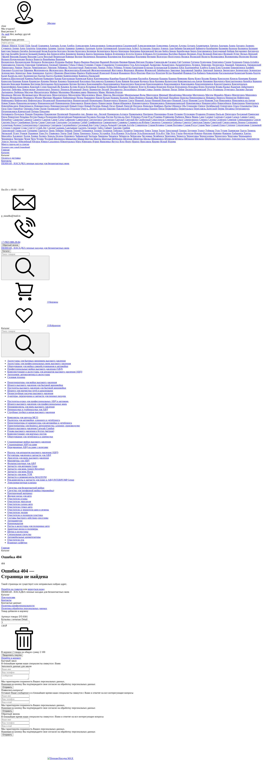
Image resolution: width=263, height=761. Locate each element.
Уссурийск (104, 133)
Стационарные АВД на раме (22, 444)
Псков (170, 114)
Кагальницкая (226, 73)
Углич (16, 133)
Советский (216, 122)
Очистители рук (15, 540)
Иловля (114, 73)
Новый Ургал (108, 106)
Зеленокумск (8, 73)
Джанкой (229, 64)
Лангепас (6, 89)
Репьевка (24, 117)
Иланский (104, 73)
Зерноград (20, 73)
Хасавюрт (17, 136)
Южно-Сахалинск (50, 141)
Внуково (151, 56)
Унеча (63, 133)
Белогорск (80, 51)
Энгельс (13, 141)
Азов (27, 45)
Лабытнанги (247, 86)
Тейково (59, 130)
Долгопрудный (76, 67)
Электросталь (238, 138)
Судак (24, 128)
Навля (99, 97)
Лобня (181, 89)
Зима (29, 73)
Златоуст (49, 73)
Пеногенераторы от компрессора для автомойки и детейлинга (39, 423)
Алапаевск (43, 45)
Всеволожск (48, 62)
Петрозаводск (242, 108)
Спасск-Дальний (108, 125)
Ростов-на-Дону (122, 117)
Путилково (189, 114)
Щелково (199, 138)
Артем (99, 48)
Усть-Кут (160, 133)
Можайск (219, 95)
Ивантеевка (70, 73)
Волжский (195, 56)
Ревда (4, 117)
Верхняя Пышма (18, 56)
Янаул (128, 141)
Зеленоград (255, 70)
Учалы (179, 133)
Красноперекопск (204, 84)
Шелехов (127, 138)
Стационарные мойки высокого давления (29, 441)
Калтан (42, 75)
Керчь (191, 78)
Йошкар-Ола (189, 73)
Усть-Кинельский (146, 133)
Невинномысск (197, 97)
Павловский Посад (126, 108)
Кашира (172, 78)
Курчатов (210, 86)
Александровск (97, 45)
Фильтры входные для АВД (21, 463)
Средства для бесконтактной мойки (25, 487)
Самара (244, 117)
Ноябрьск (159, 106)
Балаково (223, 48)
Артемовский (110, 48)
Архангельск (124, 48)
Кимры (213, 78)
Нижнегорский (81, 100)
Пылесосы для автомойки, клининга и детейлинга (33, 420)
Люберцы (19, 92)
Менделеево (74, 95)
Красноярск (23, 86)
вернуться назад (36, 589)
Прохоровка (160, 114)
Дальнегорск (168, 64)
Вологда (205, 56)
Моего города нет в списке (15, 145)
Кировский (73, 81)
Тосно (162, 130)
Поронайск (75, 114)
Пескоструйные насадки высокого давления (30, 393)
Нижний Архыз (143, 100)
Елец (218, 67)
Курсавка (193, 86)
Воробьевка (49, 59)
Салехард (219, 117)
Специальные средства (19, 534)
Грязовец (63, 64)
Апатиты (30, 48)
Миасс (99, 95)
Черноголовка (206, 136)
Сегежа (212, 119)
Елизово (225, 67)
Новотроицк (238, 103)
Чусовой (48, 138)
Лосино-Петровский (195, 89)
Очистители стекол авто (19, 507)
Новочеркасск (26, 106)
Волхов (253, 56)
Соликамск (252, 122)
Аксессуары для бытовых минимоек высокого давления (36, 360)
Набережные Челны (73, 97)
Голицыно (237, 62)
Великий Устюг (231, 54)
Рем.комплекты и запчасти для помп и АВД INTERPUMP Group (40, 480)
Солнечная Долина (11, 125)
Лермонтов (95, 89)
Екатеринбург (192, 67)
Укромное (33, 133)
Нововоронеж (62, 103)
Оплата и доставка (11, 158)
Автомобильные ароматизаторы (24, 537)
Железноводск (41, 70)
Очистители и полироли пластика (25, 515)
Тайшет (108, 128)
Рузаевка (157, 117)
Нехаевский (49, 100)
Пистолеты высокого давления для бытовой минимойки (36, 388)
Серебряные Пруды (28, 122)
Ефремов (28, 70)
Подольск (19, 114)
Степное (230, 125)
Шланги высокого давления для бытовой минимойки (35, 385)
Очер (83, 108)
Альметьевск (202, 45)
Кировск (62, 81)
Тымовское (233, 130)
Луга (209, 89)
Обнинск (176, 106)
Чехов (27, 138)
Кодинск (144, 81)
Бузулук (130, 54)
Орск (62, 108)
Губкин (80, 64)
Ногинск (137, 106)
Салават (209, 117)
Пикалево (44, 111)
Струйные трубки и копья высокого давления (31, 412)
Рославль (91, 117)
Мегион (17, 95)
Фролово (207, 133)
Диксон (27, 67)
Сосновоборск (69, 125)
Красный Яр (53, 86)
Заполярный (187, 70)
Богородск (253, 51)
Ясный (163, 141)
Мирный (163, 95)
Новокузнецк (105, 103)
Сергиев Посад (9, 122)
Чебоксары (135, 136)
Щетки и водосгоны (17, 531)
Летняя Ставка (145, 89)
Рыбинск (179, 117)
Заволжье (175, 70)
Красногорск (127, 84)
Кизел (198, 78)
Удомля (23, 133)
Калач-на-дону (15, 75)
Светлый (119, 119)
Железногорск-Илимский (77, 70)
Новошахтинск (42, 106)
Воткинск (36, 62)
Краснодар (140, 84)
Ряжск (188, 117)
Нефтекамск (7, 100)
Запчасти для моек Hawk (20, 471)
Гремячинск (42, 64)
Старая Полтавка (174, 125)
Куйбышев (111, 86)
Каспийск (143, 78)
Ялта (121, 141)
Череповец (170, 136)
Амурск (214, 45)
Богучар (5, 54)
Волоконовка (231, 56)
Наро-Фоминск (137, 97)
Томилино (138, 130)
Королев (5, 84)
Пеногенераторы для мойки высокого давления (32, 382)
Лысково (240, 89)
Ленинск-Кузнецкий (71, 89)
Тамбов (126, 128)
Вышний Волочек (109, 62)
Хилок (26, 136)
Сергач (257, 119)
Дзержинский (254, 64)
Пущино (210, 114)
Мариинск (92, 92)
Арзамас (52, 48)
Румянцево (168, 117)
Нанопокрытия (15, 523)
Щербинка (210, 138)
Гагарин (172, 62)
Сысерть (82, 128)
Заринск (218, 70)
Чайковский (81, 136)
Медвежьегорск (30, 95)
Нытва (167, 106)
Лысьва (249, 89)
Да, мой (5, 34)
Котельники (47, 84)
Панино (153, 108)
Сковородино (110, 122)
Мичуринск (199, 95)
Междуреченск (60, 95)
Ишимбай (177, 73)
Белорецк (91, 51)
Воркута (38, 59)
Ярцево (156, 141)
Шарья (80, 138)
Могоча (209, 95)
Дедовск (195, 64)
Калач (4, 75)
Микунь (107, 95)
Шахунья (106, 138)
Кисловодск (97, 81)
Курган (171, 86)
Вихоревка (101, 56)
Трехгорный (172, 130)
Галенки (186, 62)
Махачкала (6, 95)
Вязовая (123, 62)
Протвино (148, 114)
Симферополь (95, 122)
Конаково (208, 81)
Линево (157, 89)
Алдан (63, 45)
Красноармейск (95, 84)
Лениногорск (43, 89)
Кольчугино (171, 81)
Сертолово (61, 122)
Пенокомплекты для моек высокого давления (30, 406)
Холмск (43, 136)
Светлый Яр (131, 119)
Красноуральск (239, 84)
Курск (201, 86)
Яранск (136, 141)
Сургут (31, 128)
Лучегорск (229, 89)
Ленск (85, 89)
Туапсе (201, 130)
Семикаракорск (245, 119)
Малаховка (64, 92)
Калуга (50, 75)
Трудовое (192, 130)
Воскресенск (7, 62)
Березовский (147, 51)
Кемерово (182, 78)
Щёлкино (189, 138)
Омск (255, 106)
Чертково (18, 138)
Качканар (154, 78)
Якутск (115, 141)
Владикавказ (128, 56)
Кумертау (133, 86)
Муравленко (16, 97)
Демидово (206, 64)
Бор (49, 54)
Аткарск (155, 48)
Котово (73, 84)
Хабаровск (237, 133)
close (3, 26)
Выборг (69, 62)
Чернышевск (245, 136)
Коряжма (25, 84)
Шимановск (157, 138)
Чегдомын (147, 136)
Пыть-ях (220, 114)
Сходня (51, 128)
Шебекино (117, 138)
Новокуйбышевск (122, 103)
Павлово (111, 108)
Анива (15, 48)
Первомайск (171, 108)
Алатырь (54, 45)
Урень (76, 133)
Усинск (95, 133)
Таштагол (43, 130)
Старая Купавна (156, 125)
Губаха (71, 64)
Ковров (125, 81)
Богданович (241, 51)
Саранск (27, 119)
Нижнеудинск (110, 100)
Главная (5, 149)
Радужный (242, 114)
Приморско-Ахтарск (117, 114)
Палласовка (143, 108)
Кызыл (226, 86)
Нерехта (220, 97)
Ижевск (81, 73)
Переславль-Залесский (205, 108)
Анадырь (223, 45)
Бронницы (98, 54)
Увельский (6, 133)
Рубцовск (136, 117)
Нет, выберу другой (20, 34)
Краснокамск (188, 84)
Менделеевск (88, 95)
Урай (69, 133)
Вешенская (59, 56)
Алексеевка (162, 45)
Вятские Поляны (145, 62)
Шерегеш (138, 138)
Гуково (98, 64)
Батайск (24, 51)
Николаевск (225, 100)
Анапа (232, 45)
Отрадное (75, 108)
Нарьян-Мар (152, 97)
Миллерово (118, 95)
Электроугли (252, 138)
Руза (150, 117)
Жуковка (139, 70)
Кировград (34, 81)
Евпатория (137, 67)
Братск (89, 54)
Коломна (159, 81)
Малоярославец (78, 92)
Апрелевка (41, 48)
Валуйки (173, 54)
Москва (51, 23)
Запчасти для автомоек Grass (22, 466)
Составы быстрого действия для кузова (27, 518)
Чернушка (232, 136)
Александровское (146, 45)
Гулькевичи (108, 64)
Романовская (79, 117)
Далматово (155, 64)
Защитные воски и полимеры (22, 529)
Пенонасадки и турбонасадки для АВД (27, 409)
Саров (54, 119)
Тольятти (128, 130)
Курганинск (181, 86)
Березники (123, 51)
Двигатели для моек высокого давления (28, 458)
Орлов (43, 108)
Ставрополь (141, 125)
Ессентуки (17, 70)
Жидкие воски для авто (19, 496)
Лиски (173, 89)
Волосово (244, 56)
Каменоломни (70, 75)
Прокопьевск (135, 114)
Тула (217, 130)
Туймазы (209, 130)
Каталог (5, 152)
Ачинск (164, 48)
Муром (38, 97)
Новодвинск (76, 103)
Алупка (182, 45)
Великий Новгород (213, 54)
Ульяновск (54, 133)
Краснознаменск (154, 84)
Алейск (71, 45)
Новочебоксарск (9, 106)
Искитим (160, 73)
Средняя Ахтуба (125, 125)
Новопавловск (193, 103)
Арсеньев (90, 48)
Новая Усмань (8, 103)
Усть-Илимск (117, 133)
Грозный (53, 64)
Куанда (81, 86)
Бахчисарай (35, 51)
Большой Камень (37, 54)
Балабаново (212, 48)
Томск (148, 130)
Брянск (108, 54)
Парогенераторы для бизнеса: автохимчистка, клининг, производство (43, 425)
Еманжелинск (238, 67)
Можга (227, 95)
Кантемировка (101, 78)
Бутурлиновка (160, 54)
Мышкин (57, 97)
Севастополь (158, 119)
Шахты (97, 138)
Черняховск (7, 138)
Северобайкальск (174, 119)
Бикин (172, 51)
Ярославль (145, 141)
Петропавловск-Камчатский (16, 111)
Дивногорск (7, 67)
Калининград (31, 75)
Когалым (134, 81)
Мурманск (28, 97)
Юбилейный (25, 141)
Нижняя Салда (196, 100)
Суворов (15, 128)
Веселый (48, 56)
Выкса (77, 62)
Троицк (183, 130)
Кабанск (201, 73)
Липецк (166, 89)
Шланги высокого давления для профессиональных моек (37, 404)
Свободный (145, 119)
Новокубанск (91, 103)
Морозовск (251, 95)
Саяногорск (82, 119)
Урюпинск (85, 133)
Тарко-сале (20, 130)
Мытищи (47, 97)
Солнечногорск (30, 125)
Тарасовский (8, 130)
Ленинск (55, 89)
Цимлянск (69, 136)
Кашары (163, 78)
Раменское (253, 114)
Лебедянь (16, 89)
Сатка (61, 119)
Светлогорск (95, 119)
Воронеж (60, 59)
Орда (4, 108)
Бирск (193, 51)
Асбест (135, 48)
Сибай (84, 122)
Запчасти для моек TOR (19, 474)
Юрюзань (87, 141)
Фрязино (226, 133)
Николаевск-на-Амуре (243, 100)
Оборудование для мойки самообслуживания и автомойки (37, 366)
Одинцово (191, 106)
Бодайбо (14, 54)
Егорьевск (173, 67)
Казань (249, 73)
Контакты (6, 160)
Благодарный (219, 51)
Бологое (23, 54)
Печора (35, 111)
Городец (20, 64)
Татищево (32, 130)
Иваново (58, 73)
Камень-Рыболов (34, 78)
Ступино (6, 128)
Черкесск (181, 136)
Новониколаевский (175, 103)
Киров (25, 81)
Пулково (178, 114)
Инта (133, 73)
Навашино (89, 97)
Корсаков (15, 84)
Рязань (195, 117)
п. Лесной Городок (96, 108)
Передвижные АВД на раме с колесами (27, 447)
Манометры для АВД (18, 460)
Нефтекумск (20, 100)
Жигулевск (117, 70)
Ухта (172, 133)
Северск (203, 119)
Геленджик (205, 62)
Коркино (257, 81)
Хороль (51, 136)
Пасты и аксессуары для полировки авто (28, 526)
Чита (33, 138)
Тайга (100, 128)
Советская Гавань (200, 122)
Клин (118, 81)
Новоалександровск (26, 103)
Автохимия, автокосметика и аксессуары (28, 374)
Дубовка (117, 67)
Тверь (52, 130)
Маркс (101, 92)
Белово (71, 51)
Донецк (101, 67)
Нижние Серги (126, 100)
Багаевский (189, 48)
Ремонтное (13, 117)
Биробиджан (183, 51)
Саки (201, 117)
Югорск (36, 141)
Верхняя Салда (35, 56)
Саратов (46, 119)
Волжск (185, 56)
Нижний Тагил (180, 100)
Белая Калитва (49, 51)
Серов (41, 122)
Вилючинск (89, 56)
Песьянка (230, 108)
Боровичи (71, 54)
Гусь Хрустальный (139, 64)
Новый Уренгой (124, 106)
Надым (106, 97)
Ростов (109, 117)
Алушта (191, 45)
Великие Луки (194, 54)
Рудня (144, 117)
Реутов (33, 117)
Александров (82, 45)
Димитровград (39, 67)
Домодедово (90, 67)
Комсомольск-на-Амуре (190, 81)
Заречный (208, 70)
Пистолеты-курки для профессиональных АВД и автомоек (37, 401)
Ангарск (240, 45)
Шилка (147, 138)
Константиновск (234, 81)
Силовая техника (16, 377)
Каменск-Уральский (89, 75)
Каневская (80, 78)
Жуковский (150, 70)
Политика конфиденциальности (18, 605)
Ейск (181, 67)
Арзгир (61, 48)
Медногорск (45, 95)
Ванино (182, 54)
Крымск (65, 86)
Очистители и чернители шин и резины (28, 509)
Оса (67, 108)
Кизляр (205, 78)
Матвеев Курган (114, 92)
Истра (169, 73)
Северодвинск (191, 119)
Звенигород (229, 70)
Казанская (239, 73)
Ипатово (141, 73)
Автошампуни (14, 520)
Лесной (105, 89)
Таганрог (92, 128)
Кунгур (142, 86)
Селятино (222, 119)
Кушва (219, 86)
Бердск (114, 51)
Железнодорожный (101, 70)
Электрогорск (223, 138)
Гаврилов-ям (160, 62)
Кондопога (219, 81)
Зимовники (38, 73)
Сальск (235, 117)
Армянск (80, 48)
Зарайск (198, 70)
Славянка (122, 122)
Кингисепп (223, 78)
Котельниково (61, 84)
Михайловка (175, 95)
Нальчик (124, 97)
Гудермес (89, 64)
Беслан (158, 51)
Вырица (85, 62)
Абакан (5, 45)
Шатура (89, 138)
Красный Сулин (38, 86)
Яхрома (172, 141)
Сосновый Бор (85, 125)
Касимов (133, 78)
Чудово (40, 138)
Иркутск (150, 73)
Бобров (231, 51)
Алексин (173, 45)
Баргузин (6, 51)
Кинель (234, 78)
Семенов (231, 119)
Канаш (57, 78)
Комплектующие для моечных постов (27, 434)
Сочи (96, 125)
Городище (30, 64)
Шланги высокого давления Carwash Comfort (30, 428)
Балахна (233, 48)
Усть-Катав (131, 133)
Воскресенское (22, 62)
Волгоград (162, 56)
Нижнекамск (96, 100)
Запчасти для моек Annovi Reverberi (25, 469)
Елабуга (204, 67)
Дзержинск (240, 64)
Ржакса (41, 117)
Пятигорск (230, 114)
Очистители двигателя (19, 501)
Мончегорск (238, 95)
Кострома (35, 84)
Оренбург (18, 108)
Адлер (21, 45)
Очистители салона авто (20, 504)
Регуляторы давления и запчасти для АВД (29, 455)
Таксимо (117, 128)
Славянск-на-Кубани (139, 122)
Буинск (138, 54)
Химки (34, 136)
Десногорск (218, 64)
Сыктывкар (71, 128)
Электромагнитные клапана (22, 482)
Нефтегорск (243, 97)
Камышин (48, 78)
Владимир (141, 56)
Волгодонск (174, 56)
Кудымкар (91, 86)
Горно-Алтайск (251, 62)
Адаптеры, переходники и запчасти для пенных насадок (36, 396)
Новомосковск (157, 103)
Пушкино (201, 114)
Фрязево (217, 133)
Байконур (201, 48)
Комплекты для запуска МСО (22, 417)
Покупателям (8, 597)
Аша (171, 48)
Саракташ (18, 119)
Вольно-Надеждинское (13, 59)
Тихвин (98, 130)
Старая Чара (203, 125)
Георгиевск (218, 62)
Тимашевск (87, 130)
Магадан (28, 92)
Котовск (81, 84)
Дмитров (52, 67)
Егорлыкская (160, 67)
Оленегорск (226, 106)
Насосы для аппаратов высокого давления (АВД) (32, 452)
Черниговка (192, 136)
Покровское (50, 114)
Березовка (135, 51)
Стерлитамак (242, 125)
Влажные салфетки (17, 542)
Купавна (151, 86)
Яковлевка (105, 141)
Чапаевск (113, 136)
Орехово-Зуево (31, 108)
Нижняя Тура (211, 100)
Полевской (62, 114)
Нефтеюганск (35, 100)
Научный (163, 97)
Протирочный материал (19, 493)
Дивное (18, 67)
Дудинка (127, 67)
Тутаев (223, 130)
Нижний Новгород (162, 100)
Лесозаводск (116, 89)
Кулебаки (123, 86)
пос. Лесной (100, 114)
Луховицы (217, 89)
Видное (79, 56)
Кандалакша (68, 78)
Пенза (161, 108)
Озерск (201, 106)
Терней (77, 130)
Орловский (53, 108)
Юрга (78, 141)
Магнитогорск (41, 92)
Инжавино (124, 73)
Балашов (253, 48)
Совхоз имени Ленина (233, 122)
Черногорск (221, 136)
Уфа (168, 133)
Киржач (253, 78)
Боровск (81, 54)
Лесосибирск (130, 89)
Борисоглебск (58, 54)
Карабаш (114, 78)
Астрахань (145, 48)
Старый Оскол (218, 125)
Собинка (177, 122)
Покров (29, 114)
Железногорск (56, 70)
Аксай (34, 45)
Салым (227, 117)
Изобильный (92, 73)
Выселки (94, 62)
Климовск (109, 81)
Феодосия (188, 133)
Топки (155, 130)
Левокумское (28, 89)
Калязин (58, 75)
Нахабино (174, 97)
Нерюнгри (231, 97)
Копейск (247, 81)
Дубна (109, 67)
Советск (186, 122)
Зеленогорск (242, 70)
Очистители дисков (17, 512)
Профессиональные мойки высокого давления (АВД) (35, 369)
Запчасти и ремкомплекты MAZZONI (27, 477)
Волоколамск (217, 56)
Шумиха (179, 138)
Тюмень (251, 130)
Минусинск (152, 95)
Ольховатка (246, 106)
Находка (184, 97)
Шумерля (169, 138)
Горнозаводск (8, 64)
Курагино (161, 86)
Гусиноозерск (122, 64)
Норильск (148, 106)
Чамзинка (103, 136)
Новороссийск (209, 103)
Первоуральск (186, 108)
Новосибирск (224, 103)
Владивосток (114, 56)
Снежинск (166, 122)
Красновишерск (111, 84)
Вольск (29, 59)
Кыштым (235, 86)
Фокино (198, 133)
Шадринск (59, 138)
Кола (151, 81)
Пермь (221, 108)
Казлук (257, 73)
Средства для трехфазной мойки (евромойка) (30, 490)
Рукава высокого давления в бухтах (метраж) (30, 431)
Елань (212, 67)
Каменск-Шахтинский (13, 78)
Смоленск (155, 122)
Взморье (69, 56)
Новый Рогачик (92, 106)
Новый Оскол (76, 106)
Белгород (62, 51)
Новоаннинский (46, 103)
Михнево (187, 95)
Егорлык (148, 67)
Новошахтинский (59, 106)
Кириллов (6, 81)
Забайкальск (163, 70)
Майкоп (54, 92)
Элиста (5, 141)
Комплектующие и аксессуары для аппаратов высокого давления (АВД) (44, 371)
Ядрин (95, 141)
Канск (90, 78)
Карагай (123, 78)
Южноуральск (67, 141)
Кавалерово (212, 73)
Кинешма (243, 78)
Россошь (100, 117)
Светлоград (109, 119)
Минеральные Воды (135, 95)
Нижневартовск (64, 100)
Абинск (13, 45)
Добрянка (62, 67)
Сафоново (70, 119)
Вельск (244, 54)
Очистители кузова (17, 498)
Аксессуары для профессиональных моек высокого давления (39, 363)
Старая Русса (190, 125)
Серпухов (50, 122)
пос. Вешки (87, 114)
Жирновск (129, 70)
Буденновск (119, 54)
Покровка (38, 114)
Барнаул (15, 51)
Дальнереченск (183, 64)
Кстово (73, 86)
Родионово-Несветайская (59, 117)
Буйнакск (148, 54)
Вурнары (60, 62)
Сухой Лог (41, 128)
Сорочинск (44, 125)
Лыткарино (7, 92)
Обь (184, 106)
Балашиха (243, 48)
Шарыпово (71, 138)
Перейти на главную (12, 589)
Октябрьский (212, 106)
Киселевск (85, 81)
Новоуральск (252, 103)
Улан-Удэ (43, 133)
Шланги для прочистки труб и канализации (30, 390)
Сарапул (37, 119)
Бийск (165, 51)
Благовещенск (204, 51)
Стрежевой (255, 125)
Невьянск (211, 97)
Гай (179, 62)
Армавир (70, 48)
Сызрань (60, 128)
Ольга (236, 106)
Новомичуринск (140, 103)
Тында (243, 130)
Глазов (227, 62)
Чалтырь (92, 136)
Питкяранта (7, 114)
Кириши (16, 81)
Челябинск (158, 136)
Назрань (114, 97)
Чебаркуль (124, 136)
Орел (9, 108)
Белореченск (103, 51)
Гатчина (195, 62)
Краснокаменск (172, 84)
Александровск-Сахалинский (121, 45)
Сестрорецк (74, 122)
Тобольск (118, 130)
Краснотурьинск (222, 84)
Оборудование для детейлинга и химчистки (30, 436)
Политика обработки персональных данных (24, 608)
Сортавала (56, 125)
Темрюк (68, 130)
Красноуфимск (9, 86)
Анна (22, 48)
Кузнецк (101, 86)
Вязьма (131, 62)
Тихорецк (107, 130)
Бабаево (178, 48)
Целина (59, 136)
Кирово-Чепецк (49, 81)
